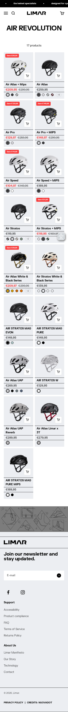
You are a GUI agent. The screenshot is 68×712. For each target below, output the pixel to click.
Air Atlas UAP (14, 380)
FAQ (6, 622)
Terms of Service (14, 629)
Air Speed (12, 180)
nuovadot (45, 702)
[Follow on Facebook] (8, 592)
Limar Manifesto (14, 652)
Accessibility (11, 609)
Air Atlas (42, 84)
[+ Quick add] (27, 75)
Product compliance (16, 616)
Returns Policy (13, 635)
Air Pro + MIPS (46, 132)
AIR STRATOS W (47, 380)
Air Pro (10, 132)
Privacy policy (13, 702)
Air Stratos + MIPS (49, 228)
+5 (59, 95)
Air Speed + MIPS (48, 180)
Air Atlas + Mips (16, 84)
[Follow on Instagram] (22, 592)
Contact (9, 672)
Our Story (10, 659)
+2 (28, 239)
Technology (11, 665)
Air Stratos (13, 228)
